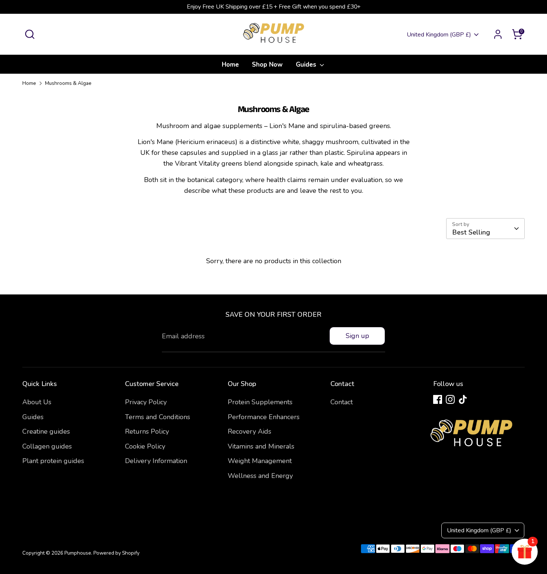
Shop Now (267, 64)
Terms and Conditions (157, 416)
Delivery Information (156, 460)
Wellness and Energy (260, 475)
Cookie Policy (145, 446)
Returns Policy (147, 431)
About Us (36, 402)
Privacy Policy (146, 402)
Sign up (357, 335)
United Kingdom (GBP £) (439, 35)
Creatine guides (46, 431)
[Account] (497, 34)
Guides (307, 64)
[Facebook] (437, 399)
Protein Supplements (260, 402)
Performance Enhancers (264, 416)
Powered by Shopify (116, 553)
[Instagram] (450, 399)
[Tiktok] (462, 399)
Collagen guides (47, 446)
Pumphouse (77, 553)
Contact (341, 402)
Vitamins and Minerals (261, 446)
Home (230, 64)
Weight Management (260, 460)
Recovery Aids (249, 431)
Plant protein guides (53, 460)
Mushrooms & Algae (68, 83)
